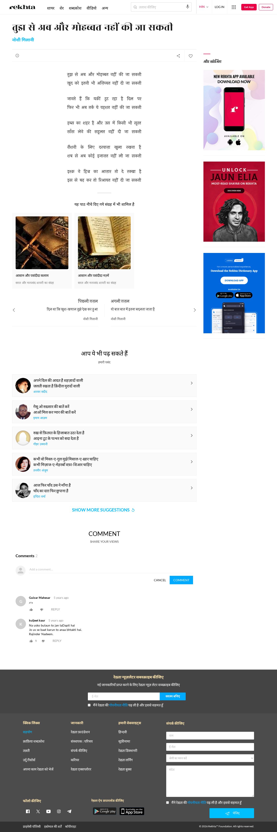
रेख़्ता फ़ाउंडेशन (80, 732)
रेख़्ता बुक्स (125, 769)
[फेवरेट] (190, 56)
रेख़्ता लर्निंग (125, 760)
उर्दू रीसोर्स (29, 760)
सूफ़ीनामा (124, 741)
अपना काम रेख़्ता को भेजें (38, 769)
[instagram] (58, 811)
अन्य (105, 8)
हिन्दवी (122, 732)
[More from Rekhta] (234, 7)
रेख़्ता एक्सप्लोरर (81, 769)
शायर (50, 8)
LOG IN (219, 7)
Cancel (160, 580)
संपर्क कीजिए (79, 751)
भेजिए (236, 813)
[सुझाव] (17, 55)
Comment (181, 580)
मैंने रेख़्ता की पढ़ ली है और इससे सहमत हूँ (128, 705)
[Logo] (22, 7)
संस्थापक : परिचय (82, 741)
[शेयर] (178, 56)
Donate (266, 7)
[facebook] (27, 811)
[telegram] (69, 811)
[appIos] (131, 811)
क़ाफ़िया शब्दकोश (33, 741)
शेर (62, 8)
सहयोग (27, 732)
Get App (249, 7)
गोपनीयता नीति (118, 705)
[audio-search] (188, 6)
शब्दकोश (75, 8)
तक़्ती (26, 751)
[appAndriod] (104, 811)
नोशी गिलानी (23, 40)
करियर (75, 760)
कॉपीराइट (70, 826)
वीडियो (92, 8)
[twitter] (38, 811)
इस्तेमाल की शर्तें (53, 826)
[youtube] (48, 811)
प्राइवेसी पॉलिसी (32, 826)
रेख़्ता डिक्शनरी (127, 751)
